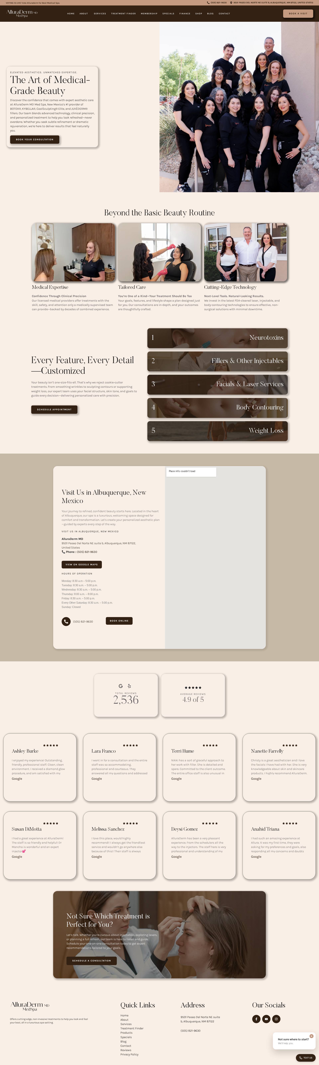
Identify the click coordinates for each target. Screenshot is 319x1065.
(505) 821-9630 (87, 552)
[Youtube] (266, 1019)
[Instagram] (276, 1019)
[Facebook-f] (256, 1019)
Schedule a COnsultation (91, 960)
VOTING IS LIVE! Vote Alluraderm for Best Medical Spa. (33, 3)
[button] (217, 2)
